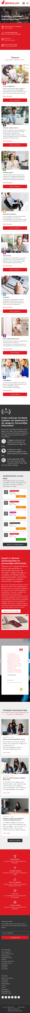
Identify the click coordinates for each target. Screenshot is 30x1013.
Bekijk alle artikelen (15, 840)
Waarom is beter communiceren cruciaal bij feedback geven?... (13, 819)
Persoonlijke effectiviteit (7, 961)
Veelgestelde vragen (6, 993)
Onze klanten (4, 981)
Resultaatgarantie (5, 991)
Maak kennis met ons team (11, 611)
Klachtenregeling (5, 983)
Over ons (3, 987)
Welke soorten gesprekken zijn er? (14, 739)
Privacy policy (4, 989)
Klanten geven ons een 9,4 (14, 682)
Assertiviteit (4, 966)
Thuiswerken (4, 968)
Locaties (3, 985)
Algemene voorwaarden (7, 978)
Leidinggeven (4, 965)
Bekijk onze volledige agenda (15, 544)
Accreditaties (4, 980)
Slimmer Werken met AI (7, 953)
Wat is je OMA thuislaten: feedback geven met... (14, 778)
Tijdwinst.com (11, 1007)
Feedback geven (5, 955)
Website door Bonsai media (15, 1010)
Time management (6, 952)
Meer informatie (7, 96)
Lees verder (6, 752)
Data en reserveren (15, 100)
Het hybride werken (6, 963)
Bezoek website (15, 352)
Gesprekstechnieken (6, 957)
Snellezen (3, 959)
